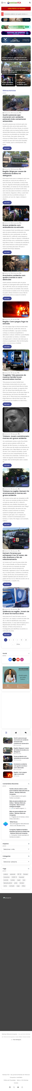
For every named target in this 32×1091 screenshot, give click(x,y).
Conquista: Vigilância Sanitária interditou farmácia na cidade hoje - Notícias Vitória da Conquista (19, 831)
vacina (5, 886)
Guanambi (21, 877)
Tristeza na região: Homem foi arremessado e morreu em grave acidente (16, 493)
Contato (16, 1083)
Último (18, 644)
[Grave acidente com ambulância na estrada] (8, 80)
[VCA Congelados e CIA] (16, 8)
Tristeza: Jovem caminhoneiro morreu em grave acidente (16, 437)
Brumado (25, 874)
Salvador (22, 883)
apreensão (12, 874)
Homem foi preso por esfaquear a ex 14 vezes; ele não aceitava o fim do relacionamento (15, 556)
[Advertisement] (16, 710)
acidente (6, 874)
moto (24, 880)
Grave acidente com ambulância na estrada (8, 84)
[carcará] (16, 40)
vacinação (11, 886)
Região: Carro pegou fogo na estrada (15, 322)
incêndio (13, 880)
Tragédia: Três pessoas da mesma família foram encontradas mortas (14, 377)
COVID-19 (14, 877)
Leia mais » (7, 148)
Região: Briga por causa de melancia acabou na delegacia (15, 71)
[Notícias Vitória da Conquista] (14, 2)
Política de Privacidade (10, 1080)
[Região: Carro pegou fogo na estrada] (7, 774)
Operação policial (8, 883)
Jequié (18, 880)
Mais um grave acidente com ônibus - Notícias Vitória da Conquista (17, 813)
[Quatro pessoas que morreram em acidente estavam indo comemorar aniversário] (16, 53)
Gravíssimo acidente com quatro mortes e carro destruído (22, 85)
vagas (18, 886)
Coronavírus (6, 877)
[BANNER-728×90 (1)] (16, 33)
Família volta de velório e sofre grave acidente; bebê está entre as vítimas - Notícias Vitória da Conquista (19, 791)
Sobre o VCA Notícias (22, 1080)
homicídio (6, 880)
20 (26, 640)
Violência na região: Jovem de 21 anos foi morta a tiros (16, 612)
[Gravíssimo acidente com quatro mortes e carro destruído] (23, 80)
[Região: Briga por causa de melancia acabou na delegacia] (16, 68)
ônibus (23, 886)
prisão (15, 883)
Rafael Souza (13, 822)
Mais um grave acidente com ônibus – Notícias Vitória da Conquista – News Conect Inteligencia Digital (17, 803)
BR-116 (19, 874)
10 (21, 640)
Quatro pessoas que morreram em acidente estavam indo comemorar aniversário (14, 60)
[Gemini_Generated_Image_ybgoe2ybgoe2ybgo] (16, 27)
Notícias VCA (7, 112)
